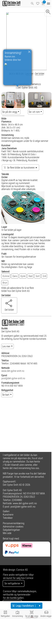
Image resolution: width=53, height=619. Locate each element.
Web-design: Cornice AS (15, 569)
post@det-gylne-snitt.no (13, 378)
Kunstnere (8, 514)
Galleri (6, 511)
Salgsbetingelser (11, 529)
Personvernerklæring (13, 523)
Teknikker (8, 517)
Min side (7, 533)
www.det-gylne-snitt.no (12, 370)
